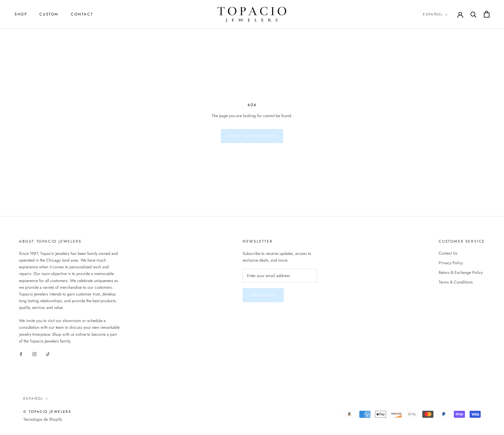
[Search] (473, 14)
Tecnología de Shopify (42, 419)
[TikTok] (48, 353)
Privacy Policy (451, 263)
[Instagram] (34, 353)
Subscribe (263, 295)
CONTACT (82, 14)
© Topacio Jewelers (47, 411)
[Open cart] (486, 14)
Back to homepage (251, 136)
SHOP (21, 14)
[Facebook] (21, 353)
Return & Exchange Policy (461, 272)
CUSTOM (49, 14)
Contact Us (448, 253)
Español (433, 14)
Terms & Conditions (456, 282)
